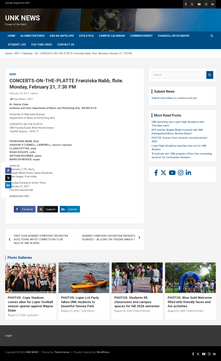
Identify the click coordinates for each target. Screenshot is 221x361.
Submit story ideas (162, 98)
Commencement (141, 35)
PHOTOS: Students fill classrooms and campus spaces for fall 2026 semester (137, 302)
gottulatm (33, 315)
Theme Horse (62, 352)
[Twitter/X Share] (8, 178)
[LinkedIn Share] (8, 185)
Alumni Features (33, 35)
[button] (7, 192)
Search (209, 75)
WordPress (103, 352)
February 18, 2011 (19, 93)
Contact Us (65, 44)
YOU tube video (41, 44)
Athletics (86, 35)
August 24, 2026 (123, 310)
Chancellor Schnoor (173, 35)
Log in (8, 335)
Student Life (17, 44)
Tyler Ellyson (88, 310)
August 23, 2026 (176, 310)
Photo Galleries (20, 258)
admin (34, 93)
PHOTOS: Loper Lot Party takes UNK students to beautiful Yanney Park (80, 302)
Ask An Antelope (62, 35)
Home (11, 35)
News (12, 74)
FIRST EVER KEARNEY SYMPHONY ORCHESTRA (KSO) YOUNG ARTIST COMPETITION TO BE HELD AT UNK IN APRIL (41, 239)
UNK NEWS (22, 18)
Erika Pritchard (142, 310)
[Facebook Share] (8, 171)
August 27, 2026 (17, 315)
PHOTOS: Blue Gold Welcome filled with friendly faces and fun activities (190, 302)
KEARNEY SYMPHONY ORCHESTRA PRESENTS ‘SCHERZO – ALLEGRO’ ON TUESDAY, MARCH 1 (108, 237)
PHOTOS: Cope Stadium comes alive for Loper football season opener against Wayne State (30, 304)
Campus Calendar (112, 35)
